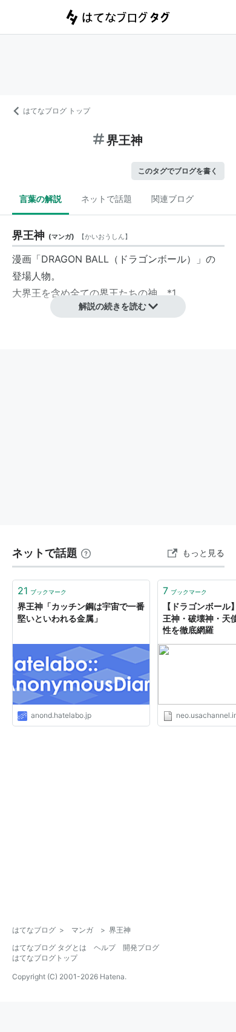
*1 (171, 293)
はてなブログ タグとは (49, 947)
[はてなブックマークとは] (86, 552)
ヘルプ (105, 947)
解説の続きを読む (112, 306)
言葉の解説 (40, 198)
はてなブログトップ (44, 957)
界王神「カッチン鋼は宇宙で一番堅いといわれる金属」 (81, 612)
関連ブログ (172, 198)
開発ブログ (141, 947)
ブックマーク (42, 591)
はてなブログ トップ (56, 110)
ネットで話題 (106, 198)
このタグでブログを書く (178, 170)
